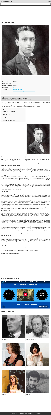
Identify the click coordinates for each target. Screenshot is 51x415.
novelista (17, 89)
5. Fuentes (4, 117)
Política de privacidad (30, 413)
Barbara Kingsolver (6, 367)
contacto (29, 99)
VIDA (7, 1)
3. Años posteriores (6, 114)
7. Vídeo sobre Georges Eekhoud (8, 120)
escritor (14, 89)
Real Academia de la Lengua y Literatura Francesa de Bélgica (24, 91)
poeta (21, 89)
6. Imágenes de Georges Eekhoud (8, 119)
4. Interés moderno (5, 115)
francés (14, 92)
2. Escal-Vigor (4, 112)
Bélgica (14, 87)
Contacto (20, 413)
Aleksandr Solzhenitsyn (31, 339)
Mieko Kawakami (30, 367)
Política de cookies (38, 413)
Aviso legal (24, 413)
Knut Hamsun (5, 339)
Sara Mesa (4, 394)
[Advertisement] (25, 14)
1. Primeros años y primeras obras (8, 111)
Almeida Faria (29, 394)
